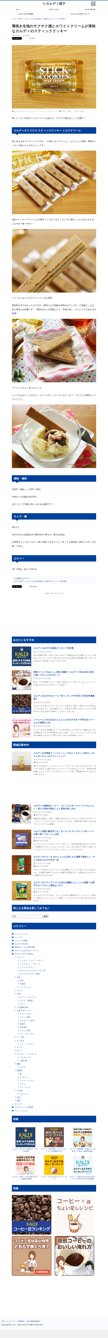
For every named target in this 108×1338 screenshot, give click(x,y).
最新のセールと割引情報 (25, 947)
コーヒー (20, 957)
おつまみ (20, 1040)
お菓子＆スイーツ (24, 1010)
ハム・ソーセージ (27, 1044)
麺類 (18, 1064)
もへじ (19, 1104)
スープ (19, 990)
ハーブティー (25, 987)
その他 (19, 1090)
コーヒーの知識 (21, 940)
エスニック (24, 1094)
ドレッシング (25, 1087)
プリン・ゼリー (26, 1014)
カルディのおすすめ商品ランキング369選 (53, 648)
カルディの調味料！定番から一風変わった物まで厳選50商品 (82, 1150)
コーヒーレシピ (21, 934)
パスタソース (25, 1057)
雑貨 (18, 1100)
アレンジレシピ (21, 1110)
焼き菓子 (23, 1027)
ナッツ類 (20, 1037)
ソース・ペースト (27, 1080)
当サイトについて (8, 1321)
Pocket (32, 38)
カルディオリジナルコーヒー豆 (33, 970)
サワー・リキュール (28, 997)
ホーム (18, 9)
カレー (19, 1050)
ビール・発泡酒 (26, 1000)
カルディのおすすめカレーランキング (54, 1178)
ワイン (22, 1004)
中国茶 (22, 984)
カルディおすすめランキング (80, 14)
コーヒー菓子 (25, 1030)
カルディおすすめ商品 (26, 14)
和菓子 (22, 1024)
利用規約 (21, 1321)
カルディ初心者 (90, 9)
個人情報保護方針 (33, 1321)
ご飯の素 (23, 1060)
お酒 (18, 994)
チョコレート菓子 (27, 1020)
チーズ (19, 1047)
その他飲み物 (22, 1007)
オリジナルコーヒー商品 (30, 974)
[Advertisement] (54, 1334)
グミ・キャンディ (27, 1034)
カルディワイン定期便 (24, 1107)
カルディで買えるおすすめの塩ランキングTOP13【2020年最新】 (82, 1178)
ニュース (18, 937)
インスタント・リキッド (30, 964)
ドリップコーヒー (27, 967)
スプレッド (24, 1077)
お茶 (18, 977)
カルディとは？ (54, 9)
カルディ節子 (55, 3)
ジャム (22, 1084)
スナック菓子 (25, 1017)
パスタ (22, 1067)
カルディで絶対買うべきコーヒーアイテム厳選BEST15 (54, 1150)
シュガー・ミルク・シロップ (32, 960)
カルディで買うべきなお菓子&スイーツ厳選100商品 (25, 1178)
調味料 (19, 1070)
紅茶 (21, 980)
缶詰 (18, 1097)
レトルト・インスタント (27, 1054)
